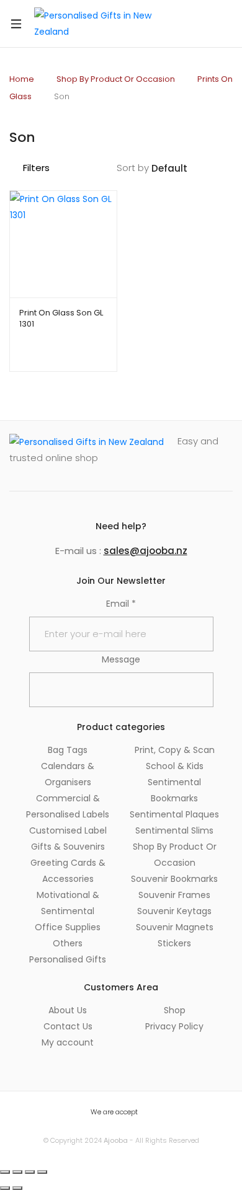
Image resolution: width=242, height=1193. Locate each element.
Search (190, 23)
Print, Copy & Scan (175, 750)
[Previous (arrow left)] (5, 1188)
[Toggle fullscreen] (17, 1172)
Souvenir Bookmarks (174, 879)
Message (121, 659)
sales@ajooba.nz (145, 550)
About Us (67, 1010)
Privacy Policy (174, 1026)
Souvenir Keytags (174, 911)
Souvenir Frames (174, 895)
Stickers (174, 943)
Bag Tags (67, 750)
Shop (175, 1010)
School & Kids (175, 766)
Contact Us (67, 1026)
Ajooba (116, 1140)
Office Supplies (68, 927)
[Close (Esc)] (42, 1172)
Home (21, 79)
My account (68, 1042)
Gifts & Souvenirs (68, 846)
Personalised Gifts (67, 959)
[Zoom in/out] (5, 1172)
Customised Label (68, 830)
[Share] (30, 1172)
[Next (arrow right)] (17, 1188)
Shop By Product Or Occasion (115, 79)
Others (68, 943)
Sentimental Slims (174, 830)
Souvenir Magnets (174, 927)
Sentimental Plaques (174, 814)
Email (121, 603)
